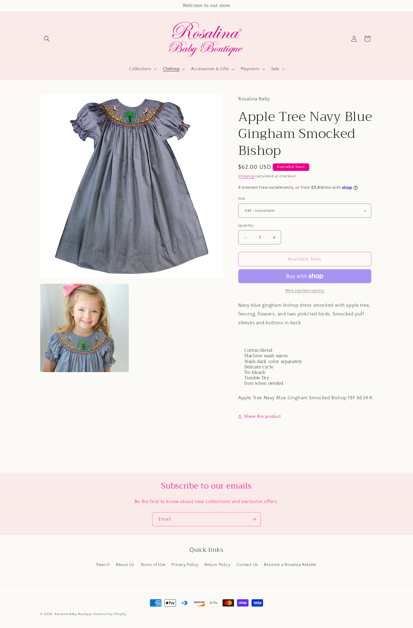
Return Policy (217, 564)
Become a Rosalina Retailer (290, 564)
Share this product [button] (262, 416)
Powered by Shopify (109, 614)
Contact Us (247, 564)
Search (103, 564)
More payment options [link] (304, 291)
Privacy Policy (184, 564)
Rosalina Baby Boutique (73, 614)
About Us (125, 564)
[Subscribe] (254, 519)
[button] (47, 38)
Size (242, 198)
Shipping (246, 176)
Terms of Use (153, 564)
